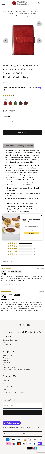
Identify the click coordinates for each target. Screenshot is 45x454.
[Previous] (5, 40)
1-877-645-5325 (8, 386)
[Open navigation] (4, 3)
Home (4, 11)
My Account (7, 345)
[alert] (22, 227)
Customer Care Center (10, 340)
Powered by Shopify (32, 427)
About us (6, 360)
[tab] (9, 145)
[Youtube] (28, 325)
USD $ (23, 434)
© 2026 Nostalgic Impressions (13, 427)
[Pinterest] (24, 325)
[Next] (39, 40)
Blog (4, 365)
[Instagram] (20, 325)
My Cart (5, 342)
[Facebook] (15, 325)
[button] (8, 95)
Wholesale (6, 358)
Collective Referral (9, 367)
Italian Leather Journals (10, 13)
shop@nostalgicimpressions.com (14, 392)
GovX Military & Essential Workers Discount (17, 369)
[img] (6, 268)
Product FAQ (7, 355)
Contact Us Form (8, 362)
